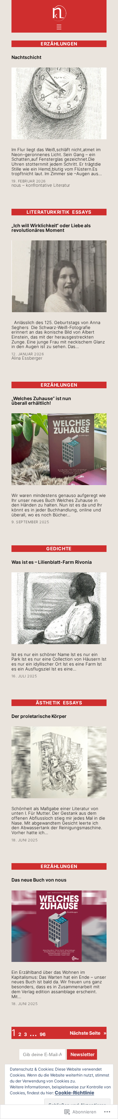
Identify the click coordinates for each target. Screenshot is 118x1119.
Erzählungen (59, 43)
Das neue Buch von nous (39, 880)
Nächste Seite (88, 1033)
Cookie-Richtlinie (74, 1092)
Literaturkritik (48, 212)
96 (43, 1034)
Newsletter (83, 1054)
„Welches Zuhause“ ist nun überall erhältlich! (41, 400)
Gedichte (59, 548)
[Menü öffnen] (59, 27)
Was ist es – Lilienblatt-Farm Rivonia (51, 562)
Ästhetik (48, 702)
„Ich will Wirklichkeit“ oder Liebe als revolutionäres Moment (51, 227)
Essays (81, 212)
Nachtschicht (26, 57)
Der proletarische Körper (39, 716)
